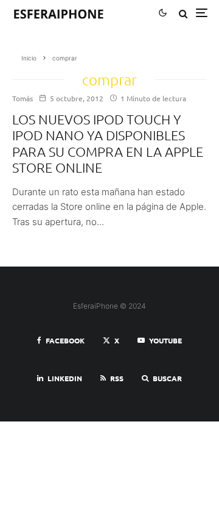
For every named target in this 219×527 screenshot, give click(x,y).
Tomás (22, 98)
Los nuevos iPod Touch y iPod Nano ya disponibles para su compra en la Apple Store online (107, 143)
